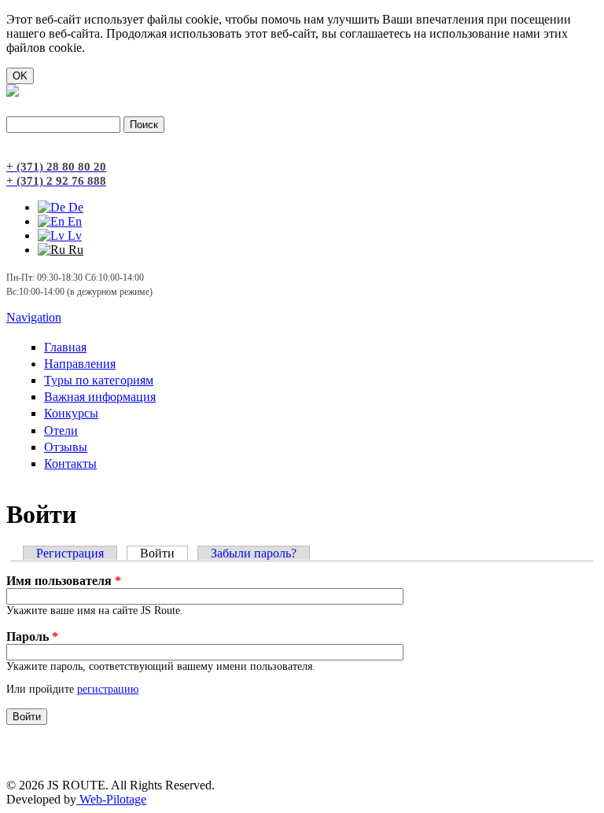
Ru (74, 249)
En (73, 221)
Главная (65, 347)
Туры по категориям (98, 380)
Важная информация (100, 396)
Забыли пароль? (253, 553)
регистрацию (107, 689)
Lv (73, 235)
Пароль (32, 636)
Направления (80, 363)
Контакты (70, 463)
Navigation (33, 317)
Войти (164, 553)
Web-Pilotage (111, 799)
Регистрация (70, 553)
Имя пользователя (63, 580)
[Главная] (12, 92)
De (74, 207)
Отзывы (65, 447)
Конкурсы (71, 413)
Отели (61, 430)
